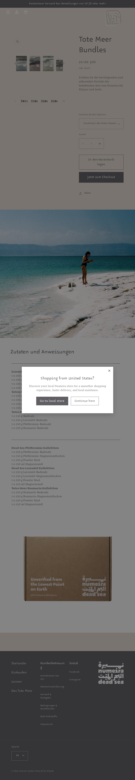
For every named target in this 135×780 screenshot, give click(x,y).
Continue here (85, 401)
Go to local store (52, 401)
